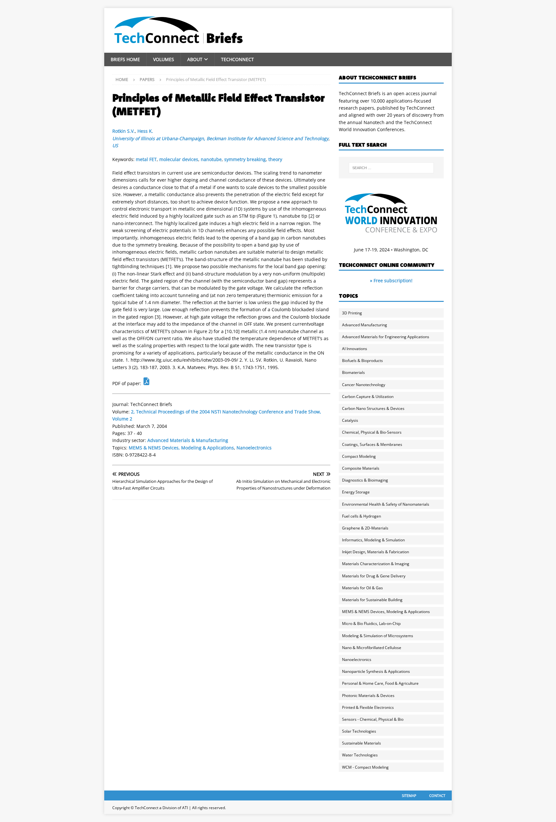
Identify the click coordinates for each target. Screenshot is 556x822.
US (115, 145)
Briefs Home (125, 59)
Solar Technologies (359, 731)
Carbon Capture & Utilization (368, 396)
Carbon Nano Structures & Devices (373, 408)
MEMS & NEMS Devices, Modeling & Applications (181, 448)
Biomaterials (353, 372)
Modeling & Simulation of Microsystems (377, 635)
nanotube (211, 159)
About (194, 59)
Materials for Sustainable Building (372, 599)
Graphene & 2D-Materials (365, 528)
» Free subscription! (391, 280)
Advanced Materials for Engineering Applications (385, 336)
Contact (437, 795)
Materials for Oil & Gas (362, 588)
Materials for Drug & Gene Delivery (373, 576)
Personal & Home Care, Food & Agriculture (380, 683)
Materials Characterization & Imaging (375, 563)
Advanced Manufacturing (364, 325)
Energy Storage (356, 492)
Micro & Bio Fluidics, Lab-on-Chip (371, 623)
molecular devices (178, 159)
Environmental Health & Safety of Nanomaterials (385, 504)
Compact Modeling (359, 456)
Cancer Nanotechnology (363, 384)
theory (275, 159)
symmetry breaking (245, 159)
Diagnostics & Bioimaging (365, 480)
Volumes (163, 59)
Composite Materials (360, 468)
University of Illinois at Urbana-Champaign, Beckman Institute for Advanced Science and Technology (220, 138)
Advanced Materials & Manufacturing (187, 440)
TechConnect (237, 59)
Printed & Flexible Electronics (368, 707)
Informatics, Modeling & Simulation (373, 540)
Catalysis (350, 420)
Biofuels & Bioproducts (362, 360)
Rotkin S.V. (123, 131)
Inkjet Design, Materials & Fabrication (375, 552)
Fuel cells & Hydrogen (361, 516)
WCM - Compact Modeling (365, 767)
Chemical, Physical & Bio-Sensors (372, 432)
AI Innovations (354, 348)
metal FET (146, 159)
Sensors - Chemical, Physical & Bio (372, 719)
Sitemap (409, 795)
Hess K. (145, 131)
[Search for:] (391, 167)
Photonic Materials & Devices (368, 695)
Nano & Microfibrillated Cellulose (371, 647)
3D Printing (352, 313)
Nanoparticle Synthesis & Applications (376, 671)
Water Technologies (360, 755)
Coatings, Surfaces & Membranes (372, 444)
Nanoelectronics (254, 448)
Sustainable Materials (361, 743)
